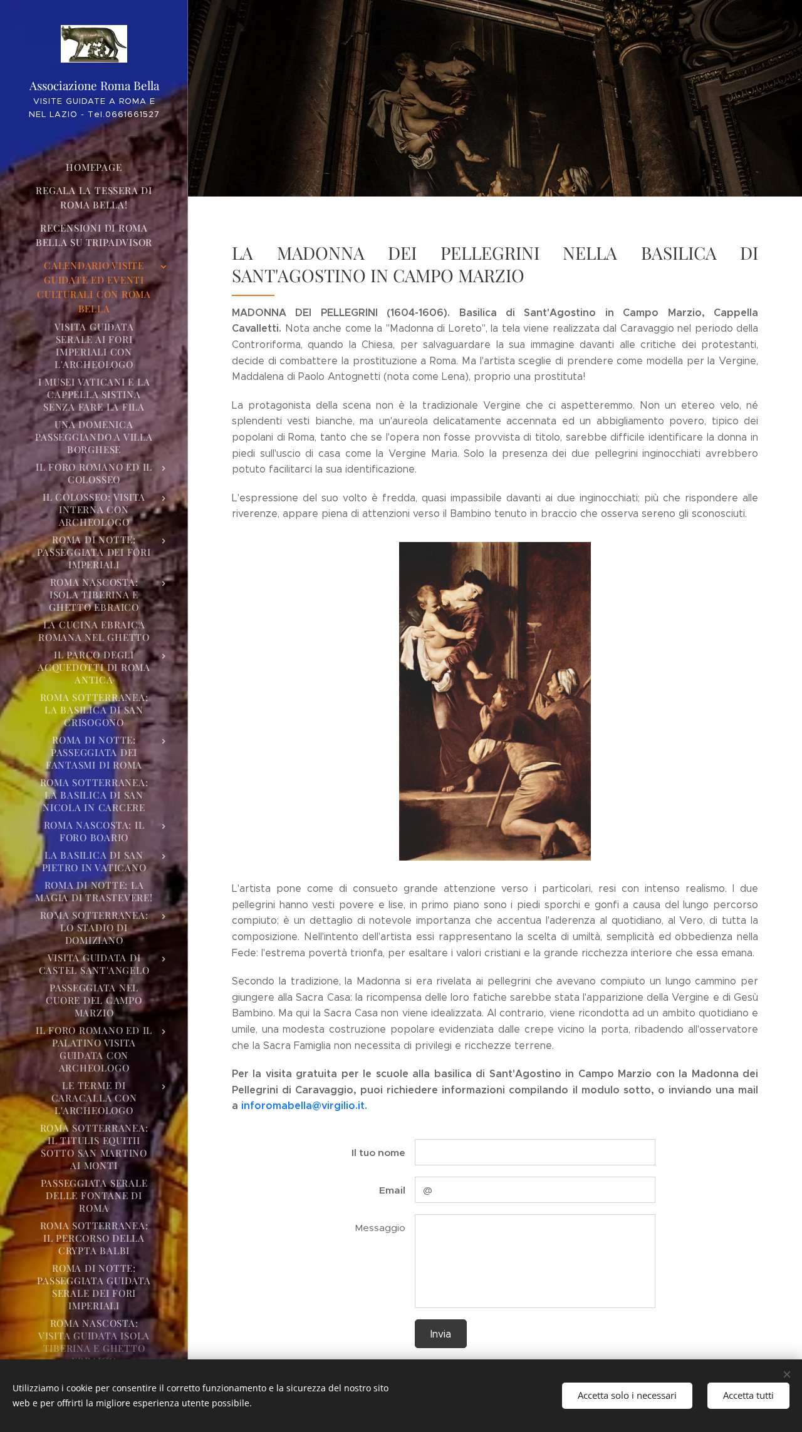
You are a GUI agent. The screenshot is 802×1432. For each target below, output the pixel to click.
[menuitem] (94, 167)
